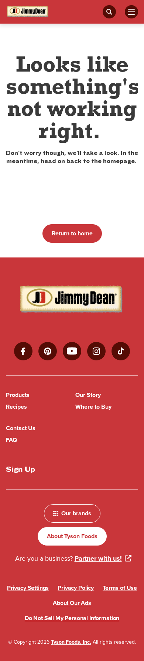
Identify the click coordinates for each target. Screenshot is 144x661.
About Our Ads (72, 603)
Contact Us (20, 428)
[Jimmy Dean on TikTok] (121, 351)
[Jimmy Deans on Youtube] (72, 351)
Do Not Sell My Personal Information (72, 618)
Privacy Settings (28, 588)
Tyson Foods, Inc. (71, 642)
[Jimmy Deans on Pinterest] (47, 351)
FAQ (11, 440)
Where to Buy (93, 406)
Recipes (16, 406)
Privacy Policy (76, 588)
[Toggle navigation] (131, 11)
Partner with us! (98, 558)
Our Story (88, 395)
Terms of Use (120, 588)
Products (18, 395)
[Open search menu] (109, 11)
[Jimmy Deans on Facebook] (23, 351)
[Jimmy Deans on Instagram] (96, 351)
